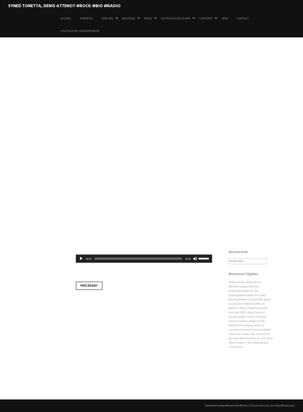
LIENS (224, 18)
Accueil (66, 18)
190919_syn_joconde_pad (101, 134)
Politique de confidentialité (80, 31)
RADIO (148, 18)
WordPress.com (284, 405)
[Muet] (195, 259)
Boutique (128, 18)
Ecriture (107, 18)
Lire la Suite (42, 161)
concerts (206, 18)
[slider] (204, 258)
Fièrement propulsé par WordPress (226, 405)
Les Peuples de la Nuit (175, 18)
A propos (86, 18)
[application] (144, 259)
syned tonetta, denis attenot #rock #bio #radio (64, 6)
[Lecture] (81, 259)
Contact (243, 18)
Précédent (89, 285)
